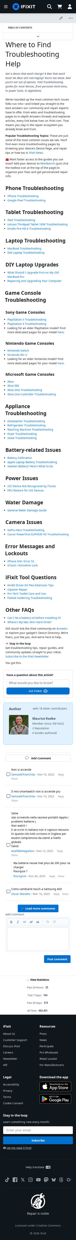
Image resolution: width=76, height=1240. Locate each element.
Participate (47, 1046)
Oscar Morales (20, 894)
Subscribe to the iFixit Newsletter (27, 656)
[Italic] (18, 922)
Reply (61, 774)
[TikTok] (7, 1179)
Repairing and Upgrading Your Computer (34, 281)
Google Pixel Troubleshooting (26, 200)
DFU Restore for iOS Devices (25, 490)
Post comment (57, 959)
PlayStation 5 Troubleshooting (26, 319)
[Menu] (5, 6)
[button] (49, 7)
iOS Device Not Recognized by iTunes (31, 486)
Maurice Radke (44, 718)
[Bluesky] (54, 1180)
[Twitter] (22, 1179)
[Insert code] (24, 922)
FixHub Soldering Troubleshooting (29, 598)
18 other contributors (53, 708)
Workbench (47, 163)
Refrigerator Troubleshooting (26, 425)
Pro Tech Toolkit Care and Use (26, 593)
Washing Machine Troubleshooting (30, 429)
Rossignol (19, 876)
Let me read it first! (19, 1148)
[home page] (23, 6)
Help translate (35, 1167)
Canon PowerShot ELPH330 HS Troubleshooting (38, 534)
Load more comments (40, 908)
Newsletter (10, 1059)
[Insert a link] (31, 922)
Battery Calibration (19, 458)
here (61, 332)
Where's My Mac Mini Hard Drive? (29, 622)
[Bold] (11, 922)
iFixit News (36, 153)
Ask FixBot (35, 691)
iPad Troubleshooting (21, 220)
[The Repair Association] (69, 1179)
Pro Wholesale (49, 1052)
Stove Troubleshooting (22, 438)
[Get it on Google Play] (55, 1099)
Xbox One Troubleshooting (24, 390)
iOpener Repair (17, 589)
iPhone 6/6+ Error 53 (20, 561)
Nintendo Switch (18, 350)
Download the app (54, 1077)
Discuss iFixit (11, 1046)
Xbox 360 (13, 385)
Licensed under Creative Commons (38, 1225)
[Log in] (70, 7)
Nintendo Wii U (17, 355)
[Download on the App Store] (55, 1086)
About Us (9, 1034)
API (5, 1065)
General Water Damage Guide (27, 510)
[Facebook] (15, 1179)
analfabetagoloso (22, 851)
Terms (7, 1097)
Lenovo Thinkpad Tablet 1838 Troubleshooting (37, 224)
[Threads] (61, 1179)
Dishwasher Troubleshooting (26, 421)
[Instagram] (30, 1179)
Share (14, 778)
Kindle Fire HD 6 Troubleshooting (29, 228)
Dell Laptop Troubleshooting (25, 252)
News (43, 1040)
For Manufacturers (52, 1065)
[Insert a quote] (38, 922)
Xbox (10, 381)
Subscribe (38, 1140)
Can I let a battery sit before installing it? (34, 618)
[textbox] (38, 939)
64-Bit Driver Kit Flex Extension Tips (30, 585)
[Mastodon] (46, 1179)
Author (15, 708)
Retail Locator (48, 1059)
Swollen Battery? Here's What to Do (30, 466)
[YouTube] (38, 1179)
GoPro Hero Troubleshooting (25, 530)
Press (43, 1034)
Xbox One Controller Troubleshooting (31, 394)
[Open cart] (60, 7)
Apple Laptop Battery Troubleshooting (32, 462)
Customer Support (15, 1040)
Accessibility (11, 1084)
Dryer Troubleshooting (22, 434)
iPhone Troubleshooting (23, 196)
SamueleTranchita (23, 774)
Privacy (7, 1091)
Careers (8, 1052)
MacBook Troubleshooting (24, 248)
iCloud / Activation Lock (22, 565)
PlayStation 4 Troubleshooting (26, 324)
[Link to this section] (3, 189)
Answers (62, 628)
